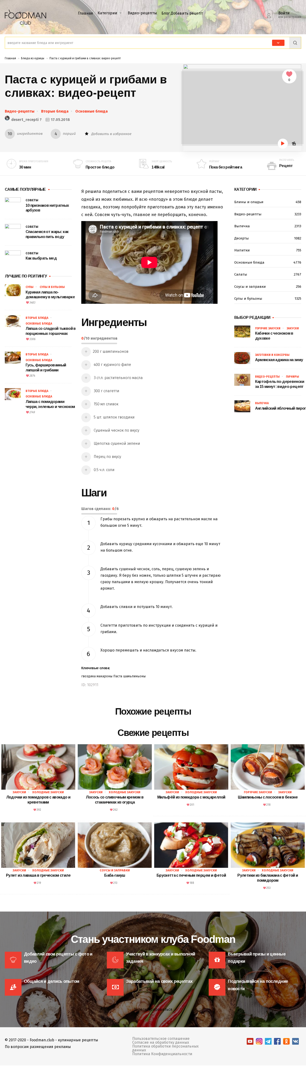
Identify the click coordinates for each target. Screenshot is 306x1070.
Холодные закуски (48, 792)
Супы (29, 287)
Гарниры (292, 376)
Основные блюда (91, 111)
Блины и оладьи (267, 202)
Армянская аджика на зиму (279, 360)
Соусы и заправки (267, 286)
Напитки (267, 250)
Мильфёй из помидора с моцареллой (191, 797)
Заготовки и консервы (272, 355)
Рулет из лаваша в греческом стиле (38, 875)
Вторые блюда (55, 111)
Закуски (293, 328)
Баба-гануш (114, 875)
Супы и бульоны (52, 287)
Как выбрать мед (41, 258)
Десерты (267, 238)
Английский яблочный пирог (280, 408)
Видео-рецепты (142, 13)
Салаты (267, 274)
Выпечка (267, 226)
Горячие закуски (267, 328)
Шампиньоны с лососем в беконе (268, 797)
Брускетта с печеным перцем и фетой (191, 875)
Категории (107, 13)
